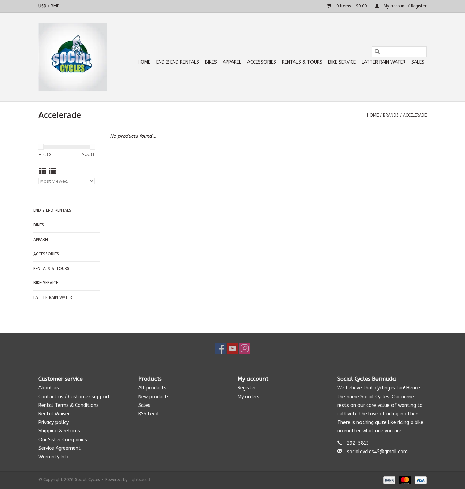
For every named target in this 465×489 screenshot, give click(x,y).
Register (247, 388)
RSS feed (148, 414)
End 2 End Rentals (177, 62)
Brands (391, 115)
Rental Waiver (54, 414)
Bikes (211, 62)
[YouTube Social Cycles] (232, 348)
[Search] (377, 51)
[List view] (52, 171)
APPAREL (232, 62)
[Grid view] (43, 171)
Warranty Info (54, 457)
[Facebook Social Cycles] (220, 348)
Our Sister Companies (62, 440)
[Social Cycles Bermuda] (72, 57)
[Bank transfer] (389, 479)
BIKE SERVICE (342, 62)
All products (152, 388)
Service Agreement (59, 448)
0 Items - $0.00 (351, 6)
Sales (417, 62)
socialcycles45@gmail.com (377, 452)
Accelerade (415, 115)
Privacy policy (53, 422)
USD (43, 6)
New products (154, 397)
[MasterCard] (404, 479)
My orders (248, 397)
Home (144, 62)
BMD (55, 6)
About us (48, 388)
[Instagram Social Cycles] (244, 348)
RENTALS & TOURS (302, 62)
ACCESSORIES (261, 62)
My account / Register (404, 6)
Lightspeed (139, 479)
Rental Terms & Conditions (68, 405)
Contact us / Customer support (74, 397)
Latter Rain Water (383, 62)
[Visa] (419, 479)
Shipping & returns (59, 431)
